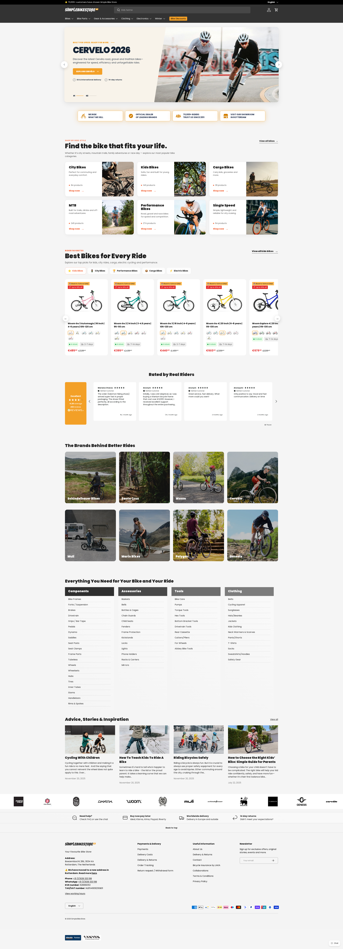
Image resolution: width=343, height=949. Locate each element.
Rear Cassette (182, 632)
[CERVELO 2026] (216, 64)
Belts (230, 599)
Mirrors (125, 665)
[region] (182, 401)
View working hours (75, 893)
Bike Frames (74, 599)
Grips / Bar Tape (77, 621)
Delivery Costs (145, 854)
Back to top (171, 827)
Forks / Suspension (78, 604)
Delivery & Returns (147, 859)
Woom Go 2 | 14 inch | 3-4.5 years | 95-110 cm (132, 325)
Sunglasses (234, 610)
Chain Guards (129, 615)
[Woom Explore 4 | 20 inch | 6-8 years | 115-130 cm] (270, 300)
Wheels (72, 665)
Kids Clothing (235, 626)
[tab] (75, 270)
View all (274, 719)
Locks (124, 643)
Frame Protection (131, 632)
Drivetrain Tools (183, 626)
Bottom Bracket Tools (186, 621)
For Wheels (181, 643)
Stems (71, 692)
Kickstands (127, 637)
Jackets (232, 621)
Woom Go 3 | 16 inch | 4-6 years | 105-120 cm (177, 325)
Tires (70, 681)
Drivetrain (73, 615)
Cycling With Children (82, 758)
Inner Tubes (74, 687)
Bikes (67, 18)
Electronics (142, 18)
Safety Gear (234, 659)
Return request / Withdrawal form (155, 870)
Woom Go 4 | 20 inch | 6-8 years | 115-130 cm (224, 325)
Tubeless (73, 659)
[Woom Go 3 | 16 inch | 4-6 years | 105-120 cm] (178, 300)
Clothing (125, 18)
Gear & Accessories (104, 18)
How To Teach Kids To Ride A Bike (141, 760)
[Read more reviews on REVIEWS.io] (76, 410)
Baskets (126, 599)
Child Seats (127, 621)
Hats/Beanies (235, 615)
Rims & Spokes (75, 703)
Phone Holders (129, 654)
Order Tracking (145, 865)
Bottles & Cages (130, 610)
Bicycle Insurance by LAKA (206, 865)
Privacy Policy (200, 881)
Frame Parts (74, 654)
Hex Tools (180, 615)
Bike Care (180, 599)
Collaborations (200, 870)
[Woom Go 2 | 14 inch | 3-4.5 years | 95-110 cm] (132, 300)
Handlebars (74, 698)
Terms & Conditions (203, 876)
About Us (197, 849)
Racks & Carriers (130, 659)
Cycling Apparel (236, 604)
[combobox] (182, 10)
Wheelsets (73, 670)
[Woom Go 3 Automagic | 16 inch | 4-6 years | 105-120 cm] (86, 300)
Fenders (126, 626)
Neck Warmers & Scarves (241, 632)
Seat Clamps (75, 648)
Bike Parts (82, 18)
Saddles (72, 637)
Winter (158, 18)
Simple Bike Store (78, 919)
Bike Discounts (178, 18)
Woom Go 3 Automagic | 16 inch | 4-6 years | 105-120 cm (86, 325)
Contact (197, 859)
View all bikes (268, 141)
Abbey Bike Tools (184, 648)
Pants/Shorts (235, 637)
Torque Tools (181, 610)
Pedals (71, 626)
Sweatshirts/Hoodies (239, 654)
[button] (276, 10)
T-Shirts (232, 643)
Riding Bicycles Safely (191, 758)
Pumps (178, 604)
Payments (142, 849)
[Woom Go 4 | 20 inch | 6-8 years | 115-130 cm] (224, 300)
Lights (125, 648)
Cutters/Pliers (182, 637)
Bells (124, 604)
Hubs (70, 676)
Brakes (71, 610)
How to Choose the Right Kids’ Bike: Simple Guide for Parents (252, 760)
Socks (231, 648)
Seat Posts (73, 643)
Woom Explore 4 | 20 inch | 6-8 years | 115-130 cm (269, 325)
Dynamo (72, 632)
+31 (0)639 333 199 (82, 878)
